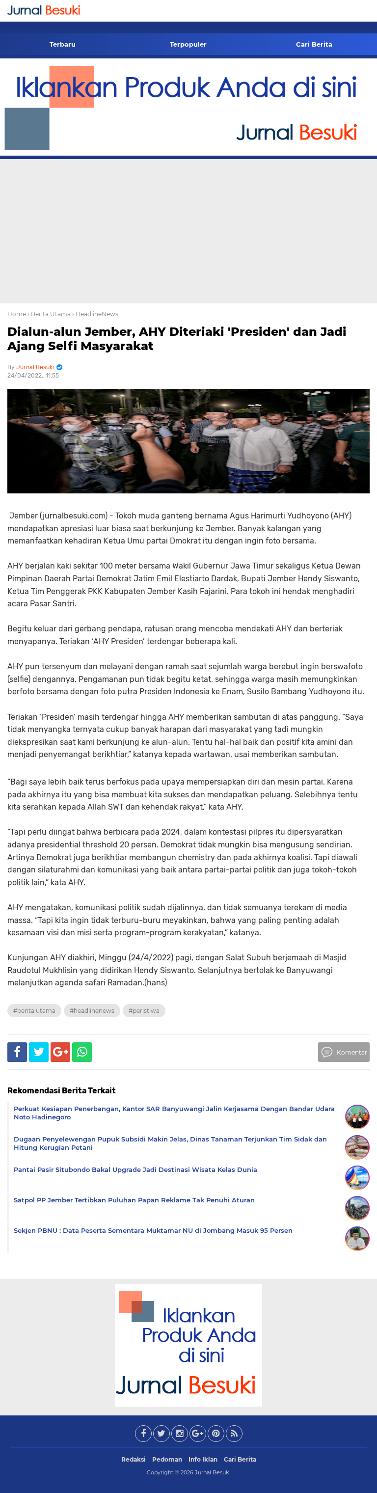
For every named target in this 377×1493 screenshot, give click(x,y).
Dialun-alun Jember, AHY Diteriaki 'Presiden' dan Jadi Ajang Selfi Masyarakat (177, 339)
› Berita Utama (49, 314)
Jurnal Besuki (213, 1472)
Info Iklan (202, 1459)
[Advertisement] (188, 230)
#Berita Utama (34, 1010)
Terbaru (63, 44)
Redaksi (133, 1459)
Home (16, 314)
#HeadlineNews (92, 1010)
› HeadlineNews (95, 314)
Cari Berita (314, 44)
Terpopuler (188, 44)
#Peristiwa (144, 1010)
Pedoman (167, 1459)
